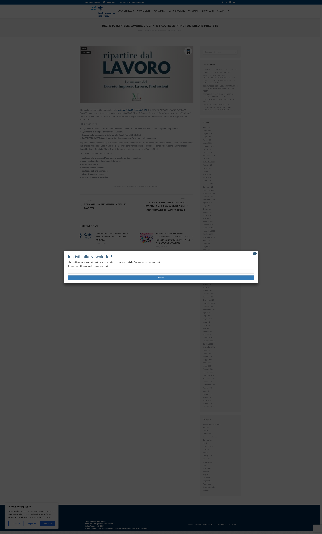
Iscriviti (161, 278)
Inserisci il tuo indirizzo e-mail (88, 266)
